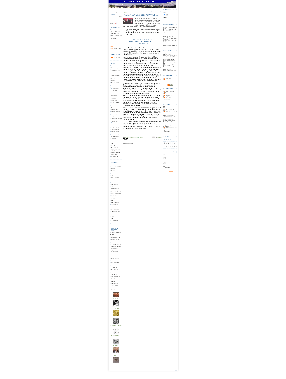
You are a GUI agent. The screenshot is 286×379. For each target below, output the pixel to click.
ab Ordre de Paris (114, 172)
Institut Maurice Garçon (115, 202)
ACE (112, 175)
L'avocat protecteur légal (167, 68)
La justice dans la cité (114, 127)
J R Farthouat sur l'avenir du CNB (169, 116)
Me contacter (170, 22)
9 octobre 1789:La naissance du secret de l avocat (170, 32)
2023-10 (164, 162)
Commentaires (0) (134, 137)
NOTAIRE (113, 145)
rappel (112, 35)
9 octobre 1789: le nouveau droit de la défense (170, 28)
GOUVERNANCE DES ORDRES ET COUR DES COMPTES (116, 37)
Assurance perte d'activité (115, 237)
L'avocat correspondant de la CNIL (169, 62)
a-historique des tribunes (115, 68)
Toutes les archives (166, 167)
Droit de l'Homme (115, 88)
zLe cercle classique (114, 158)
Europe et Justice (114, 100)
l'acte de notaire (168, 93)
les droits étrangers (114, 220)
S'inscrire (166, 14)
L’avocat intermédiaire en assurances (169, 70)
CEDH (112, 85)
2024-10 (164, 156)
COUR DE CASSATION (115, 188)
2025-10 (164, 154)
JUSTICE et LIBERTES (115, 111)
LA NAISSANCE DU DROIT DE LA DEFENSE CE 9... (169, 30)
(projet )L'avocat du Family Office (169, 56)
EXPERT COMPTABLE (115, 102)
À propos (116, 12)
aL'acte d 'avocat (114, 78)
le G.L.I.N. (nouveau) (115, 209)
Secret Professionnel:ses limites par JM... (169, 43)
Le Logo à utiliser (169, 79)
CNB (112, 182)
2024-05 (164, 157)
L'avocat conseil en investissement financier (169, 61)
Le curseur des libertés (115, 129)
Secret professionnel (114, 156)
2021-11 (164, 166)
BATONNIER (113, 80)
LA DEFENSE (115, 345)
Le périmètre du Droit (115, 131)
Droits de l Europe (166, 114)
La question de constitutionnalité (169, 120)
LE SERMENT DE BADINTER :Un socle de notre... (170, 39)
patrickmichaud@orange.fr (116, 10)
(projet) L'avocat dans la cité (168, 58)
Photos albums (113, 289)
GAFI (112, 200)
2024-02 (164, 159)
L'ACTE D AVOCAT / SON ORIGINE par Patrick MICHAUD (116, 31)
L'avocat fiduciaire (166, 65)
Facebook (141, 137)
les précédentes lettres (116, 70)
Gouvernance (116, 46)
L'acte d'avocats (168, 78)
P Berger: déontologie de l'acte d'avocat (170, 125)
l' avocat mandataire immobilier (168, 59)
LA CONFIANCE (116, 298)
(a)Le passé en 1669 (166, 52)
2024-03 (164, 158)
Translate (119, 24)
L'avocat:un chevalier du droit (116, 113)
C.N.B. (112, 260)
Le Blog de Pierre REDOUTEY (167, 96)
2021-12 (164, 164)
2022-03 (164, 163)
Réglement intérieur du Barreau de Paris (170, 128)
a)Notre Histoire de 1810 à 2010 (169, 107)
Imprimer (159, 137)
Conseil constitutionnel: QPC (116, 87)
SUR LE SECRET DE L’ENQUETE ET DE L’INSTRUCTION (142, 42)
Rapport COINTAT (114, 248)
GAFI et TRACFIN (114, 104)
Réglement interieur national (168, 130)
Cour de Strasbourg (114, 190)
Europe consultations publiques (168, 115)
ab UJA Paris (113, 173)
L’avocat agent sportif (167, 69)
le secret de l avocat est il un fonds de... (170, 45)
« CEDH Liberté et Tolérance (128, 9)
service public (113, 223)
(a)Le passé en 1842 (166, 54)
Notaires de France (114, 222)
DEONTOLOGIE (114, 95)
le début (112, 29)
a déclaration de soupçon (115, 65)
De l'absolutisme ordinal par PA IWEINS (170, 112)
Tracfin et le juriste (166, 131)
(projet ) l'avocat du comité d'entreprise (170, 55)
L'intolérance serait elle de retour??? (169, 41)
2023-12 (164, 161)
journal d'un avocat (114, 204)
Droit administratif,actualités (116, 191)
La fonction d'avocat (114, 121)
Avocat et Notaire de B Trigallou (168, 92)
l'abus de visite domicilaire (168, 117)
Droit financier (114, 90)
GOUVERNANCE (114, 109)
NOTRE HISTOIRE (114, 147)
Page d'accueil (136, 9)
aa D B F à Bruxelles (114, 165)
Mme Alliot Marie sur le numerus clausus (169, 123)
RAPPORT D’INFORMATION (142, 39)
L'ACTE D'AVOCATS (115, 242)
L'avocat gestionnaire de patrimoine (169, 66)
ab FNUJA (113, 168)
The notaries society (166, 99)
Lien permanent (128, 137)
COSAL (112, 186)
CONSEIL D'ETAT (114, 184)
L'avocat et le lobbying (170, 64)
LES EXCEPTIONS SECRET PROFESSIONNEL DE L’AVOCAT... (170, 34)
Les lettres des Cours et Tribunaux (169, 121)
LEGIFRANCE (114, 215)
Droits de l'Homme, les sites (116, 193)
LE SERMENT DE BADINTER (115, 364)
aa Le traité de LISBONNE (116, 166)
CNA (112, 181)
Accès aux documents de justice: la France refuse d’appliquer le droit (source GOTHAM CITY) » (150, 10)
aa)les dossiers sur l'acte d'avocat (168, 110)
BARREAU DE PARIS (115, 258)
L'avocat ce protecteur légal (168, 119)
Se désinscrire (167, 15)
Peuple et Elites (166, 126)
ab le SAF (113, 170)
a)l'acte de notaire (114, 67)
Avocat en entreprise (115, 122)
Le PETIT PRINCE (114, 133)
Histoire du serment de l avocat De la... (170, 40)
